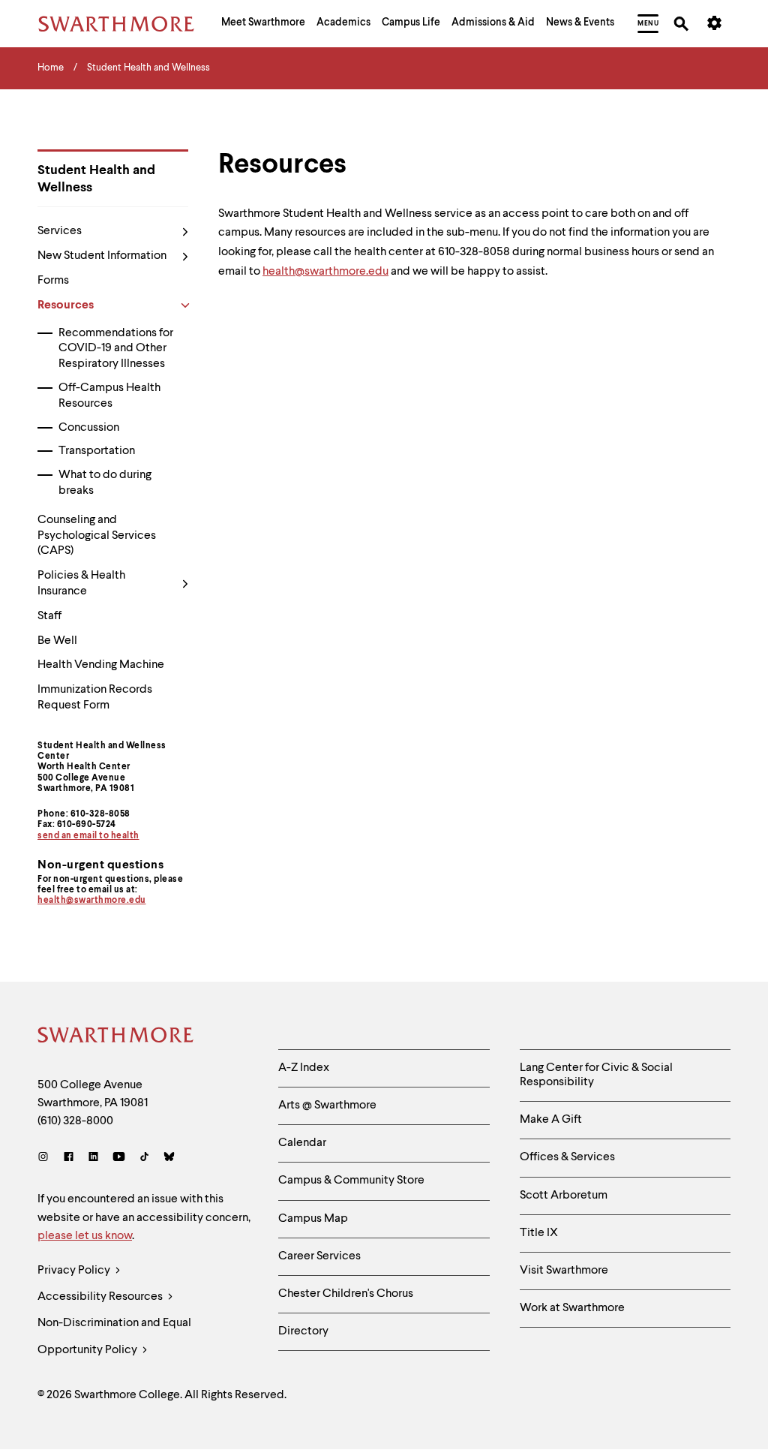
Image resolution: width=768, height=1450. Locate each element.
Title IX (539, 1233)
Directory (303, 1331)
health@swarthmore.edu (92, 900)
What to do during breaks (105, 483)
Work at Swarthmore (572, 1308)
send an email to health (89, 836)
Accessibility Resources (101, 1297)
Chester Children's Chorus (345, 1294)
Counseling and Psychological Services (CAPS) (97, 536)
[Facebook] (68, 1158)
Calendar (302, 1143)
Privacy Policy (75, 1271)
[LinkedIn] (93, 1158)
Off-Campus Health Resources (109, 396)
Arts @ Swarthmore (327, 1106)
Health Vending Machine (101, 665)
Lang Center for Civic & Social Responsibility (596, 1075)
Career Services (319, 1256)
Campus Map (313, 1219)
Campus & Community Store (351, 1181)
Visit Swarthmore (564, 1271)
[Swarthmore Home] (116, 1037)
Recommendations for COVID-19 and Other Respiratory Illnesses (115, 349)
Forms (53, 281)
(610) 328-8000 (75, 1121)
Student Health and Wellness (96, 179)
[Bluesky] (169, 1158)
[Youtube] (118, 1158)
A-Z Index (303, 1068)
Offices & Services (567, 1157)
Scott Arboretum (564, 1196)
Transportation (96, 451)
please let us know (85, 1236)
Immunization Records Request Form (95, 697)
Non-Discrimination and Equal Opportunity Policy (114, 1336)
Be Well (57, 641)
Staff (50, 616)
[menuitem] (263, 24)
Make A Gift (551, 1120)
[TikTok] (144, 1158)
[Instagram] (46, 1158)
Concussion (88, 428)
